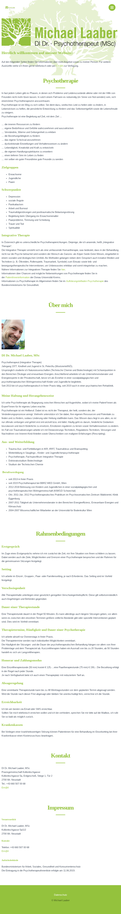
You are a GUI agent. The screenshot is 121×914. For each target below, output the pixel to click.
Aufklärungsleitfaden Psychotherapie (85, 281)
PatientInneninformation (18, 277)
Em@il (59, 66)
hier (63, 269)
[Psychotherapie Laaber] (10, 7)
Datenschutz (60, 895)
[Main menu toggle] (112, 7)
